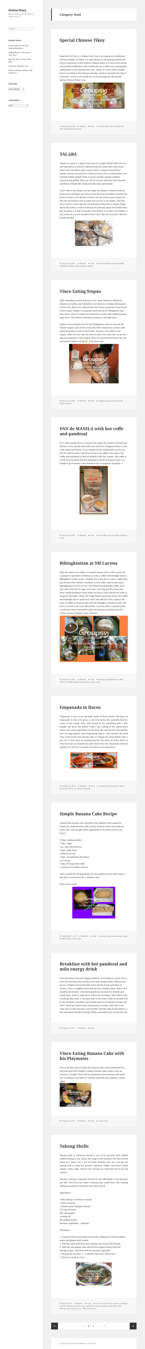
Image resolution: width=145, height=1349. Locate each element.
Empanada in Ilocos (80, 707)
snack (62, 538)
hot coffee (103, 535)
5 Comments (90, 1308)
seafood (83, 266)
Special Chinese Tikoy (82, 40)
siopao (62, 403)
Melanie (83, 126)
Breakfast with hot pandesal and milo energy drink (93, 966)
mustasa (115, 1303)
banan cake (103, 1121)
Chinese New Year (106, 126)
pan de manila (113, 535)
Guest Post (91, 1343)
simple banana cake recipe (70, 938)
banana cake (106, 936)
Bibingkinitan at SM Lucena (88, 563)
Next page (133, 1326)
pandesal (123, 535)
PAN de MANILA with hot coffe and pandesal (91, 431)
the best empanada (82, 788)
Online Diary (17, 10)
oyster (77, 266)
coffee (120, 679)
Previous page (54, 1326)
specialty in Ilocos (67, 788)
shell (114, 1306)
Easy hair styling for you (18, 66)
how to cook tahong (103, 1303)
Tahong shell (65, 1308)
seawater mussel (92, 1306)
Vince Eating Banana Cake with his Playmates (92, 1055)
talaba (90, 266)
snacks (68, 403)
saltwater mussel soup (75, 1306)
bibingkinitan (111, 679)
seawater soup (106, 1306)
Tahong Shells (74, 1146)
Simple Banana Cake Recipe (88, 813)
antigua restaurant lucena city (111, 401)
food (92, 126)
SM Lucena (90, 682)
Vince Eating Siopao (80, 291)
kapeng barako (79, 682)
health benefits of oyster (108, 263)
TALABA (68, 154)
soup (119, 1306)
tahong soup (76, 1308)
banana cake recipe (119, 936)
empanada (103, 786)
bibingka (102, 679)
